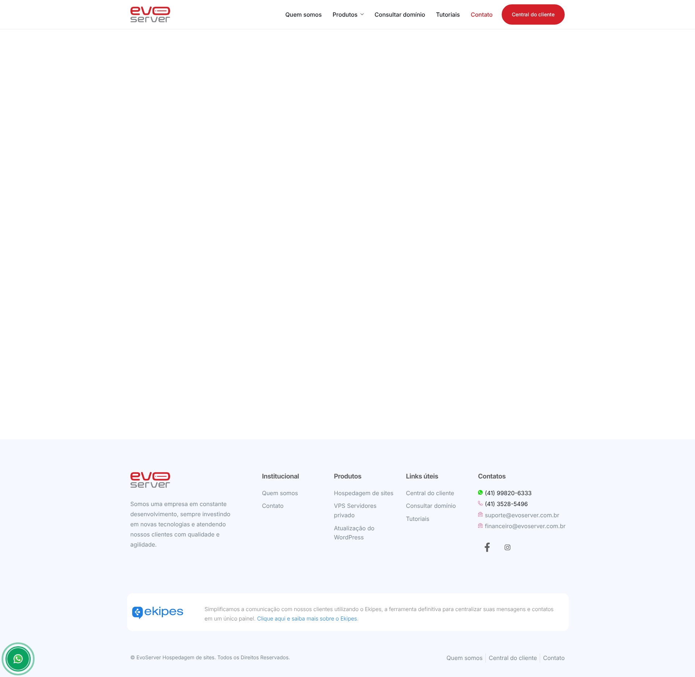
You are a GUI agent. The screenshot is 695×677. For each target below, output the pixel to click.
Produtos (345, 14)
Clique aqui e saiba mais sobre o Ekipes (307, 618)
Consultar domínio (400, 14)
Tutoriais (448, 14)
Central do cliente (533, 14)
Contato (482, 14)
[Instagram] (507, 547)
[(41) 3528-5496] (521, 504)
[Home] (150, 14)
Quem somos (303, 14)
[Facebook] (487, 547)
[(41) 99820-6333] (521, 493)
